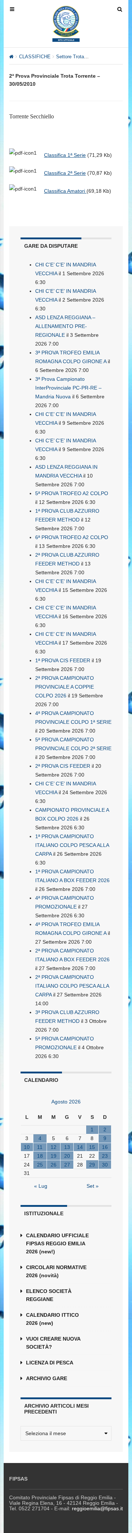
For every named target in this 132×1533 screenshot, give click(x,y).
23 (105, 1156)
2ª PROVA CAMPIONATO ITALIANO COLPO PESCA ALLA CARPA (72, 986)
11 (40, 1147)
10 (27, 1147)
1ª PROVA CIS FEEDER (62, 660)
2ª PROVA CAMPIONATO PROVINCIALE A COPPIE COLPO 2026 (64, 687)
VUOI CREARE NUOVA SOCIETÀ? (53, 1343)
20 (67, 1156)
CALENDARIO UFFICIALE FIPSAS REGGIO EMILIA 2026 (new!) (57, 1243)
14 (80, 1147)
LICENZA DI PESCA (49, 1363)
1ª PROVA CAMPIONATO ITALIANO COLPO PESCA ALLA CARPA (72, 845)
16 (105, 1147)
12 (53, 1147)
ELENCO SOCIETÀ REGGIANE (49, 1295)
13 (67, 1147)
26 (53, 1165)
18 (40, 1156)
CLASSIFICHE (35, 56)
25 (40, 1165)
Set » (93, 1186)
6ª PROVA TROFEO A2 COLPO (71, 537)
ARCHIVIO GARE (46, 1378)
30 (105, 1165)
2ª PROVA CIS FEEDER (62, 766)
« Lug (40, 1186)
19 (53, 1156)
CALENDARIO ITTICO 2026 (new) (52, 1319)
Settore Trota (70, 56)
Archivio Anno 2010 (110, 56)
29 (92, 1165)
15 (92, 1147)
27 (67, 1165)
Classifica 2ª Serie (65, 173)
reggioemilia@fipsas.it (97, 1508)
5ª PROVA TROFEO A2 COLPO (71, 493)
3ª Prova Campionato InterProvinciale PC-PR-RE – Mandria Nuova (68, 387)
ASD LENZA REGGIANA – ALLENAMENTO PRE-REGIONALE (65, 326)
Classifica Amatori (65, 191)
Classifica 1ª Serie (65, 155)
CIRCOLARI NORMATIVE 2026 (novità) (56, 1271)
